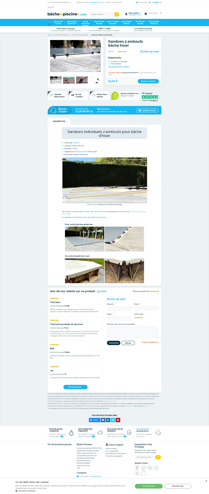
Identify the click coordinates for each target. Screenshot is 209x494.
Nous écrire (129, 406)
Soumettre (114, 343)
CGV (78, 468)
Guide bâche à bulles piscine (88, 451)
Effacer (128, 343)
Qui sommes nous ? (84, 460)
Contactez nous (83, 465)
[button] (72, 490)
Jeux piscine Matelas (154, 23)
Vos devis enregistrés (114, 456)
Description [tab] (59, 121)
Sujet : (110, 314)
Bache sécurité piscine (86, 23)
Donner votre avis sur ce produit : (122, 324)
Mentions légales (83, 463)
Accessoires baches (126, 23)
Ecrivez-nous (96, 476)
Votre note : (139, 314)
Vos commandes (112, 451)
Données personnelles (86, 458)
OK (158, 457)
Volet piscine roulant (113, 23)
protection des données (109, 401)
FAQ (154, 2)
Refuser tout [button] (178, 486)
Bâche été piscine (58, 23)
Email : (137, 304)
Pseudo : (111, 304)
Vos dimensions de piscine (116, 453)
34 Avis (111, 51)
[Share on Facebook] (103, 420)
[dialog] (104, 486)
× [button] (206, 481)
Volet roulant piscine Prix (86, 453)
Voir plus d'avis (74, 387)
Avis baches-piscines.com (87, 456)
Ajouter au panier (148, 81)
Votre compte (111, 448)
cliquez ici (147, 406)
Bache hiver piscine (99, 23)
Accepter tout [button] (149, 486)
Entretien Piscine (140, 23)
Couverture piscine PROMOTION (89, 448)
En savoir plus (42, 488)
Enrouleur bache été (72, 23)
